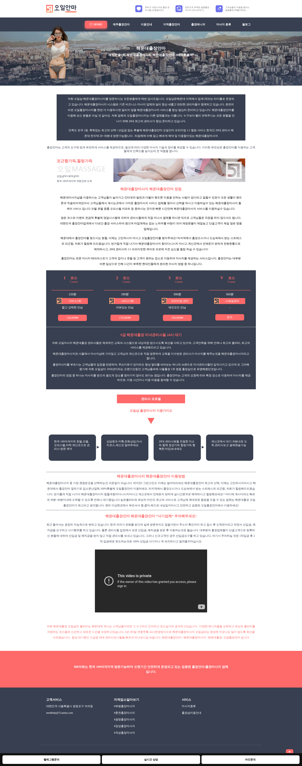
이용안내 (146, 24)
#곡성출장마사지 (124, 732)
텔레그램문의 (51, 759)
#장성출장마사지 (124, 726)
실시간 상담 (151, 759)
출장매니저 (198, 24)
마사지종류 (189, 706)
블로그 (246, 24)
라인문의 (250, 759)
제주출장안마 (121, 24)
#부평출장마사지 (124, 706)
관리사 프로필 (151, 399)
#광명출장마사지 (124, 719)
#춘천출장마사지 (124, 712)
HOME (98, 24)
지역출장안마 (171, 24)
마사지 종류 (223, 24)
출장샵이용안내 (191, 712)
